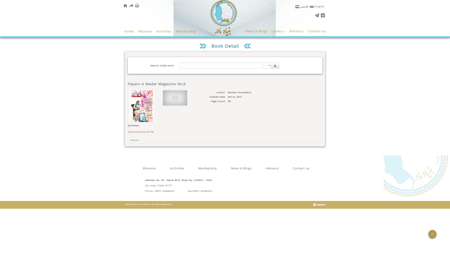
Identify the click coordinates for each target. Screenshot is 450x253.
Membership (207, 168)
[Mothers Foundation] (225, 18)
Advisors (272, 168)
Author (221, 92)
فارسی (304, 6)
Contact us (300, 168)
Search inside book (162, 65)
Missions (149, 168)
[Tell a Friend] (131, 5)
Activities (177, 168)
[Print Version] (137, 5)
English (319, 6)
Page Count (218, 101)
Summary (133, 125)
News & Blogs (241, 168)
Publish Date (217, 96)
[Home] (125, 5)
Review (134, 140)
